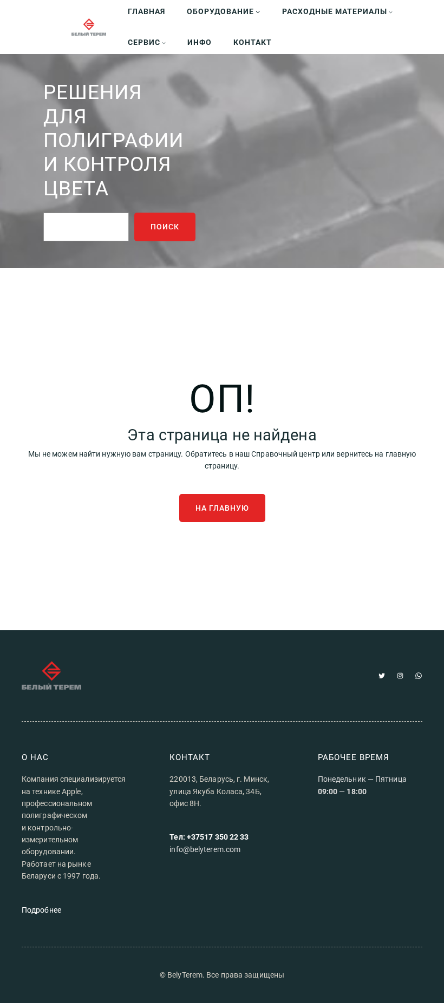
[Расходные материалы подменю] (391, 12)
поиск (165, 226)
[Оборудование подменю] (258, 11)
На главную (222, 508)
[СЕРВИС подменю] (164, 42)
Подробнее (41, 910)
